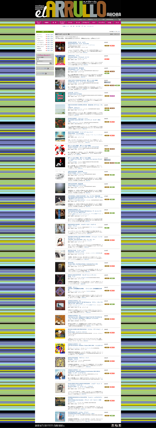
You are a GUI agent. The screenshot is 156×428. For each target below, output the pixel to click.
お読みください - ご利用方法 (86, 19)
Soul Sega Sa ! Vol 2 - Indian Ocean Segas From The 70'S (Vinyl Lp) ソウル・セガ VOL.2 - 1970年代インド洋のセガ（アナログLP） (85, 317)
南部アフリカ (98, 213)
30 (114, 31)
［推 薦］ (78, 26)
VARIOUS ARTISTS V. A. (74, 344)
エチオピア (89, 240)
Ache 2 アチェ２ (72, 226)
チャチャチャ (88, 348)
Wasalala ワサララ (73, 359)
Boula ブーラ (71, 276)
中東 (74, 414)
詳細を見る (85, 52)
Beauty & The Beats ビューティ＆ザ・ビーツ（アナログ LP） (83, 147)
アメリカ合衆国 (76, 200)
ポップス (84, 387)
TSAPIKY (88, 291)
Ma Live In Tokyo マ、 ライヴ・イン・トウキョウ (80, 386)
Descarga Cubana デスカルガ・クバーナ (78, 57)
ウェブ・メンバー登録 (99, 19)
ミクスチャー (93, 253)
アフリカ (79, 291)
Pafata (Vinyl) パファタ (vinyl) (76, 133)
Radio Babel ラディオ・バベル (76, 251)
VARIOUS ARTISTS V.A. (74, 209)
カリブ (74, 277)
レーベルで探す (41, 73)
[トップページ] (119, 426)
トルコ (74, 95)
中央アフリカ (75, 122)
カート (116, 19)
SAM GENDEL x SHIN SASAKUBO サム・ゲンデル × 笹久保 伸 (84, 196)
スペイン (74, 374)
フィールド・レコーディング (83, 214)
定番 (52, 34)
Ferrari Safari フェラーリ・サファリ (77, 332)
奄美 (76, 83)
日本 (74, 83)
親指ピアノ (75, 213)
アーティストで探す (42, 68)
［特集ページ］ (66, 26)
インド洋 (74, 291)
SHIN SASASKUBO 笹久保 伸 (76, 68)
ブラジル (81, 108)
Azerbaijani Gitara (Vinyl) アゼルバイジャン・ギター (81, 413)
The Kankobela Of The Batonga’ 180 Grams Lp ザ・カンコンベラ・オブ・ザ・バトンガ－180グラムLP (85, 211)
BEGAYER (71, 262)
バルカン (83, 253)
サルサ (83, 134)
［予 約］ (83, 26)
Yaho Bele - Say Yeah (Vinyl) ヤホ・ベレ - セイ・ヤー (81, 239)
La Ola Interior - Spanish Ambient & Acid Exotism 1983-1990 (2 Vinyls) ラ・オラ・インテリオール (84, 372)
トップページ (74, 19)
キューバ (74, 58)
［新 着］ (72, 26)
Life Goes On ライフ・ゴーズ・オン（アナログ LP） (81, 81)
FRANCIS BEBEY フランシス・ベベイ (78, 118)
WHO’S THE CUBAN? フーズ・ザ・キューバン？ (80, 132)
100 (118, 31)
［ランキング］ (90, 26)
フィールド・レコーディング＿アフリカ (86, 213)
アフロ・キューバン (94, 134)
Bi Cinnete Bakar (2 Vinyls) (75, 94)
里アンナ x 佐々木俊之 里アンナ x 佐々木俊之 (79, 145)
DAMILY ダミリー (72, 287)
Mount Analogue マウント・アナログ (77, 173)
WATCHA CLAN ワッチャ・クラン (77, 250)
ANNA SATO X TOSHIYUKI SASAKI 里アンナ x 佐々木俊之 (83, 80)
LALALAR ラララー (73, 92)
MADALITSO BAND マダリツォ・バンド (78, 357)
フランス (80, 240)
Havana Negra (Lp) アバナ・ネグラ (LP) (78, 43)
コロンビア (79, 134)
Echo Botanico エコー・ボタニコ (76, 69)
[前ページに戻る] (116, 426)
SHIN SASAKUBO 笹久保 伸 (75, 171)
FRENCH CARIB (85, 277)
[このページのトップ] (112, 426)
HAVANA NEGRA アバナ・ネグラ (76, 42)
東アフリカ (75, 240)
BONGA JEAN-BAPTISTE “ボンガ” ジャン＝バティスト (82, 275)
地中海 (97, 253)
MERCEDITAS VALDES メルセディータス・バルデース (82, 224)
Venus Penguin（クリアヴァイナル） (77, 185)
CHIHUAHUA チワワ (73, 55)
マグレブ (79, 253)
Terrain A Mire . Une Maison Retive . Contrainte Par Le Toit (83, 264)
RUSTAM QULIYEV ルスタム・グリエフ (78, 412)
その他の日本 (75, 70)
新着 (48, 34)
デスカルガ (84, 58)
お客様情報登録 (109, 19)
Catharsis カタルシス (74, 107)
